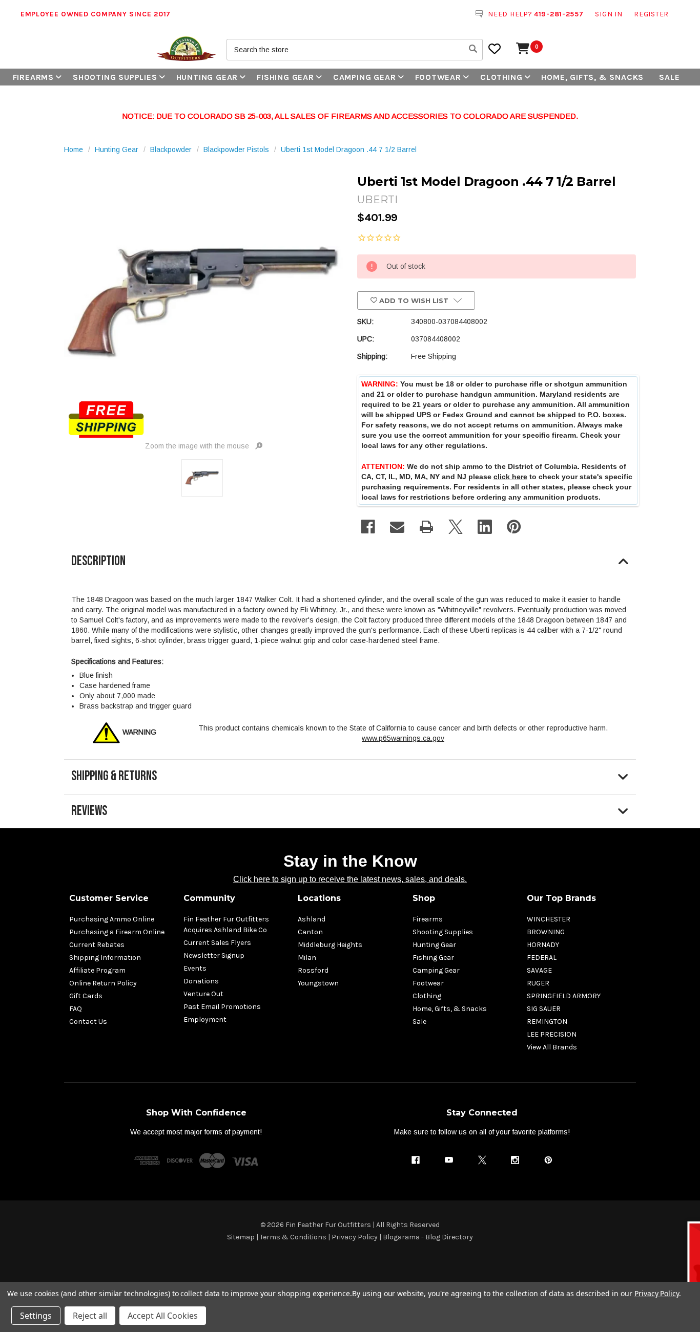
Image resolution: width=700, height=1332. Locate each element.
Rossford (313, 970)
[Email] (397, 527)
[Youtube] (449, 1160)
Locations (319, 898)
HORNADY (543, 944)
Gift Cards (85, 996)
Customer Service (109, 898)
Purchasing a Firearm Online (116, 932)
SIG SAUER (544, 1008)
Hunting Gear (207, 77)
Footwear (438, 77)
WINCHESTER (548, 919)
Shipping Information (105, 957)
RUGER (538, 983)
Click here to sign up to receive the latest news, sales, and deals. (350, 879)
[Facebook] (368, 527)
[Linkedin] (485, 527)
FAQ (75, 1008)
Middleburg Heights (330, 944)
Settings (36, 1315)
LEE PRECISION (552, 1034)
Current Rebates (97, 944)
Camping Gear (364, 77)
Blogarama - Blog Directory (428, 1237)
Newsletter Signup (213, 955)
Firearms (33, 77)
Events (195, 968)
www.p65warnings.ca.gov (403, 738)
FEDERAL (542, 957)
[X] (455, 527)
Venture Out (203, 994)
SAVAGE (539, 970)
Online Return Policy (103, 983)
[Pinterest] (514, 527)
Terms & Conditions (293, 1237)
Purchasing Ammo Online (111, 919)
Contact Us (88, 1021)
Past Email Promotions (222, 1006)
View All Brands (552, 1047)
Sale (669, 77)
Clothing (501, 77)
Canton (310, 932)
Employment (205, 1019)
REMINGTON (547, 1021)
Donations (201, 981)
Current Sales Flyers (217, 942)
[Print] (426, 527)
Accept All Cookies (163, 1315)
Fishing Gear (285, 77)
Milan (307, 957)
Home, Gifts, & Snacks (592, 77)
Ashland (311, 919)
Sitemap (241, 1237)
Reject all (90, 1315)
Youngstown (318, 983)
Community (209, 898)
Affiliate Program (97, 970)
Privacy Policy (355, 1237)
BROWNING (546, 932)
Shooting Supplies (115, 77)
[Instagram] (515, 1160)
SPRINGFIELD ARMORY (564, 996)
